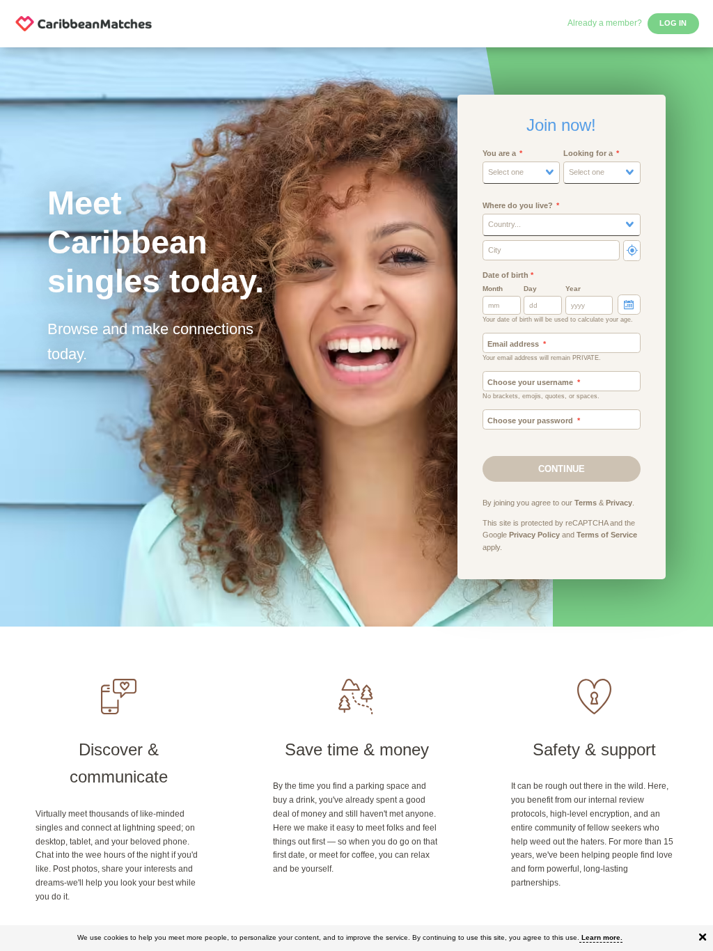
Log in (673, 23)
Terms (585, 502)
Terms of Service (607, 534)
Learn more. (601, 937)
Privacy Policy (534, 534)
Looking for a (588, 153)
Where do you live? (518, 205)
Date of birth (508, 275)
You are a (499, 153)
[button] (521, 173)
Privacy (619, 502)
